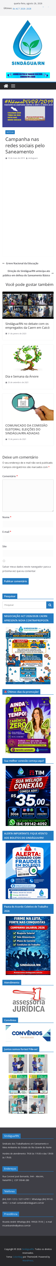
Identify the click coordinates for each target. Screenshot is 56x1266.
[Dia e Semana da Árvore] (28, 346)
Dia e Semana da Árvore (22, 376)
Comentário (10, 476)
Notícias (10, 132)
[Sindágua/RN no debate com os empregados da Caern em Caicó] (28, 293)
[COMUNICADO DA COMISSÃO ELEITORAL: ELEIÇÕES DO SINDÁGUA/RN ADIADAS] (28, 395)
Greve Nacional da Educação (22, 263)
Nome (6, 517)
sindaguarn (33, 158)
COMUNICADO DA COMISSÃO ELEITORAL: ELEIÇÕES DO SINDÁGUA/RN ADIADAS (26, 429)
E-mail (6, 531)
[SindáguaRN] (6, 86)
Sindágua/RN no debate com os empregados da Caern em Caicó (27, 326)
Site (4, 546)
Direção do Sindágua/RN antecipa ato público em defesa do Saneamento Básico (26, 273)
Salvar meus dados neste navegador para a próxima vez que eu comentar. (26, 569)
